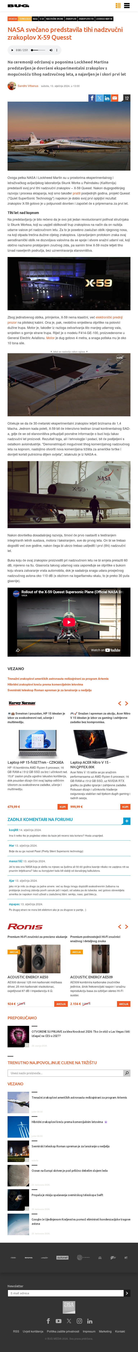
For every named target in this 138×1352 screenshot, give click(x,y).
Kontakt (120, 1331)
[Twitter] (99, 98)
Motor (50, 337)
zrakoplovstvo (86, 18)
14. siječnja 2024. (30, 830)
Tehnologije (25, 18)
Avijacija (13, 18)
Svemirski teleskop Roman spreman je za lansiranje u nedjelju (50, 690)
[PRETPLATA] (127, 1293)
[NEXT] (126, 703)
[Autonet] (62, 1257)
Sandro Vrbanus (28, 86)
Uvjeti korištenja (33, 1331)
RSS (16, 1331)
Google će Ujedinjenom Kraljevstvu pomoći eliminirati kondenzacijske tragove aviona (81, 1221)
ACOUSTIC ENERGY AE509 (91, 977)
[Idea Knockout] (100, 1258)
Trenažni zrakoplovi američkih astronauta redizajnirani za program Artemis (58, 679)
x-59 (42, 18)
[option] (37, 760)
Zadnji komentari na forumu (40, 819)
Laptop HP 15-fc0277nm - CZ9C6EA (36, 762)
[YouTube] (58, 1321)
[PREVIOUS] (119, 703)
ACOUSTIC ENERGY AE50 (28, 977)
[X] (69, 1321)
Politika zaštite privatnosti (63, 1331)
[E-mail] (114, 98)
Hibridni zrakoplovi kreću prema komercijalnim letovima (45, 684)
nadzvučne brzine (54, 18)
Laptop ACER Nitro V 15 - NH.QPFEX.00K (90, 764)
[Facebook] (92, 98)
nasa (35, 18)
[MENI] (126, 5)
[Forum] (13, 1258)
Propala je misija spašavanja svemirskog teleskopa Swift (67, 1195)
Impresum (89, 1331)
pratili (76, 193)
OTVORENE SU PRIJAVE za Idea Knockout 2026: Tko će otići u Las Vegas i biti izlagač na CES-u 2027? (81, 1033)
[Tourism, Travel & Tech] (113, 1257)
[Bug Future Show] (83, 1257)
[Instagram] (79, 1321)
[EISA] (69, 1308)
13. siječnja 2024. (26, 845)
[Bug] (28, 1257)
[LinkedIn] (107, 98)
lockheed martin (104, 18)
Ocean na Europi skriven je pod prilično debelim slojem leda (69, 1170)
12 (127, 98)
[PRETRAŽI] (126, 1073)
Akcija (61, 1004)
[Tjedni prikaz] (118, 5)
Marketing (105, 1331)
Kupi (63, 807)
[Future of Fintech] (126, 1257)
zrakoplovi (71, 18)
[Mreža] (44, 1258)
